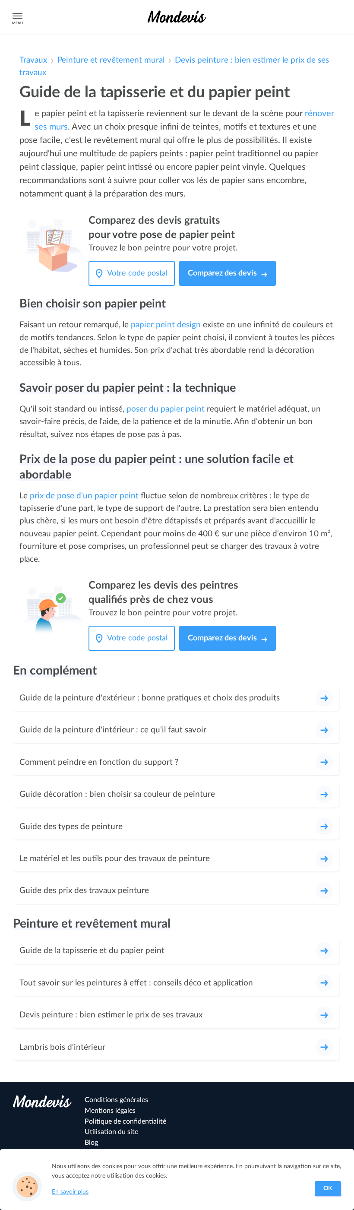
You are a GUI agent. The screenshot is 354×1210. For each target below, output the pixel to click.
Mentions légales (110, 1110)
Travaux (33, 60)
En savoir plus (70, 1192)
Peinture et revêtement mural (110, 60)
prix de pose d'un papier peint (84, 496)
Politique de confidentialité (125, 1121)
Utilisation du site (111, 1131)
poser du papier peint (165, 409)
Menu (17, 23)
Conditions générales (116, 1099)
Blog (91, 1142)
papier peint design (166, 325)
